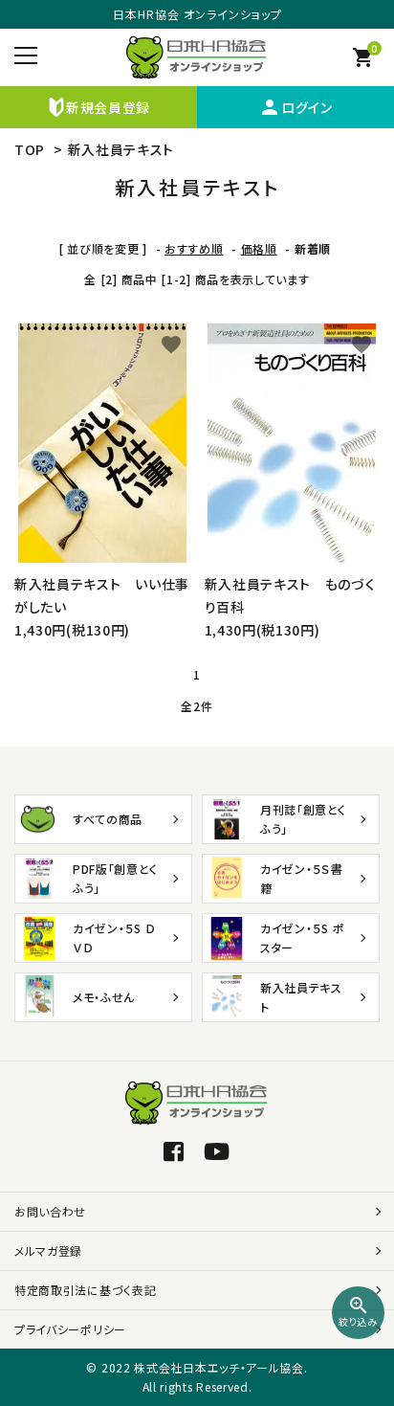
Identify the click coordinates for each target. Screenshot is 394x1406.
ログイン (295, 107)
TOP (29, 149)
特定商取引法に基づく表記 (85, 1290)
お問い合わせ (50, 1211)
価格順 (259, 248)
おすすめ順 (194, 248)
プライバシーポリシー (70, 1329)
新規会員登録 (108, 107)
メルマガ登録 (48, 1250)
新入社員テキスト (121, 149)
